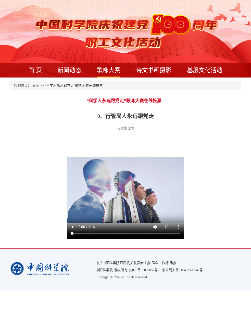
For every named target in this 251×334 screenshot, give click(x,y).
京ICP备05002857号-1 (144, 270)
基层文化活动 (204, 70)
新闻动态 (69, 70)
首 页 (35, 70)
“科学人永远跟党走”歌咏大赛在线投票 (74, 85)
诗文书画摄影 (153, 70)
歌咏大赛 (108, 70)
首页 (35, 85)
